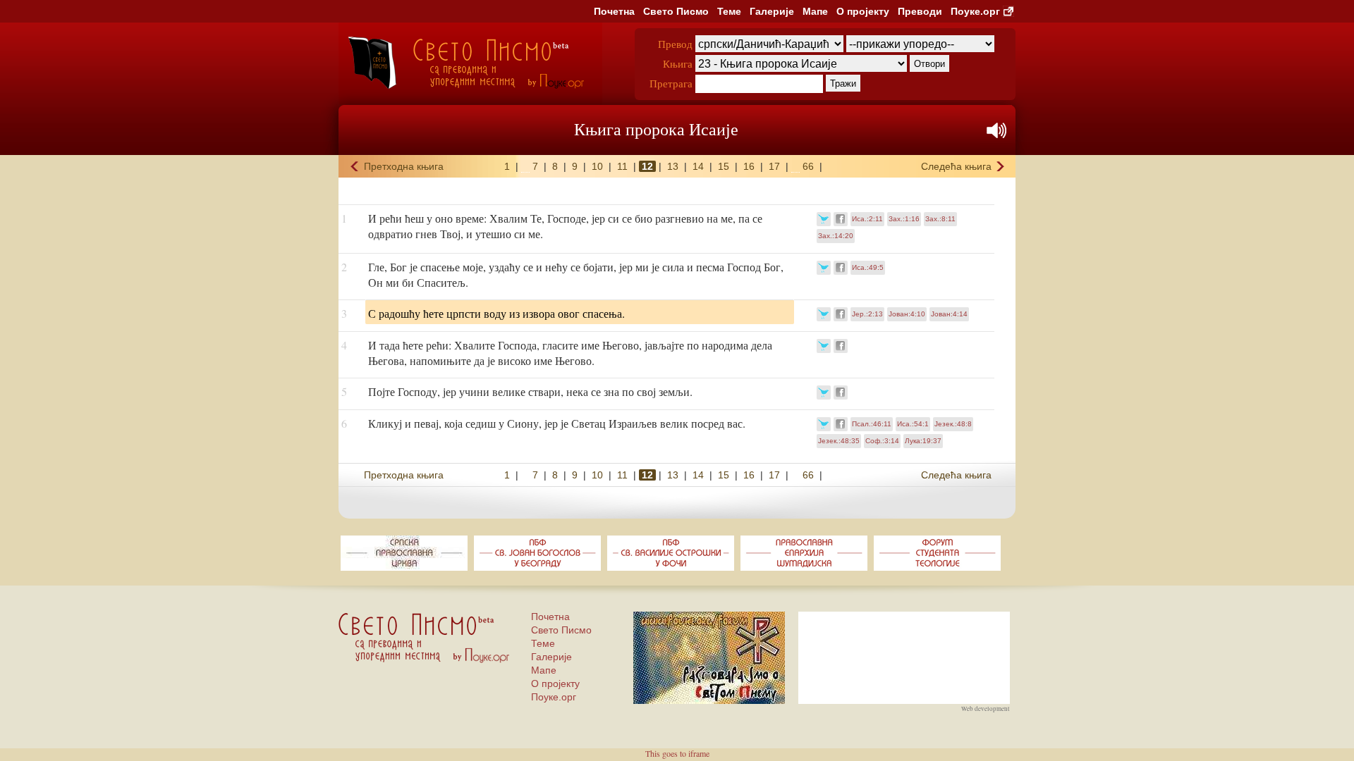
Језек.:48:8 (953, 424)
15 (723, 166)
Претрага (671, 83)
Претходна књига (404, 166)
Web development (985, 709)
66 (808, 166)
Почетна (614, 11)
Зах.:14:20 (835, 236)
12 (647, 166)
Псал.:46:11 (871, 424)
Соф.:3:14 (882, 441)
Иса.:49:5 (868, 267)
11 (622, 166)
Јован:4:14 (949, 314)
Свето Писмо (676, 11)
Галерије (772, 11)
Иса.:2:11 (867, 219)
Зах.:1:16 (904, 219)
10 (597, 166)
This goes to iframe (677, 753)
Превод (675, 44)
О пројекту (862, 11)
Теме (729, 11)
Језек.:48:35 (839, 441)
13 (672, 166)
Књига (678, 63)
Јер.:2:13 (867, 314)
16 (749, 166)
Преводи (920, 11)
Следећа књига (956, 166)
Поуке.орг (975, 11)
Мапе (815, 11)
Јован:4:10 (907, 314)
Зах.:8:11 (940, 219)
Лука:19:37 (923, 441)
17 (774, 166)
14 (698, 166)
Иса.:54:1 (913, 424)
